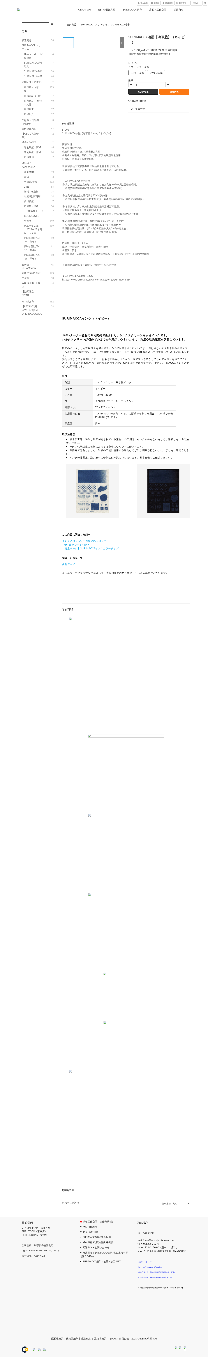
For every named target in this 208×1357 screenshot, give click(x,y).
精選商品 (27, 40)
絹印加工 (29, 109)
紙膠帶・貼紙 (31, 206)
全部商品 (71, 24)
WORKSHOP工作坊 (31, 284)
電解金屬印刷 (29, 128)
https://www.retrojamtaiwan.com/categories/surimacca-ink (96, 279)
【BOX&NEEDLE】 (33, 211)
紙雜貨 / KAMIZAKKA (28, 165)
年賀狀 (27, 220)
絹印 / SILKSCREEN (32, 82)
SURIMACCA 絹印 (133, 9)
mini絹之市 (28, 301)
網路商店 (179, 9)
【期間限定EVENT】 (28, 293)
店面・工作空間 (158, 9)
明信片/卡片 (30, 181)
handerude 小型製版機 (33, 55)
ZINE (26, 186)
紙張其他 (29, 157)
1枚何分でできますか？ (76, 544)
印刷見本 (29, 172)
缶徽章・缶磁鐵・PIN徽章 (31, 122)
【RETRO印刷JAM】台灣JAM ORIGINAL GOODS (32, 310)
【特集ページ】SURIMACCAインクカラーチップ (90, 548)
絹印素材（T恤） (33, 96)
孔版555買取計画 (31, 273)
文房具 (25, 278)
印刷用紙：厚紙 (32, 152)
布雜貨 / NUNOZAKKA (29, 266)
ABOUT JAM (85, 9)
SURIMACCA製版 (33, 71)
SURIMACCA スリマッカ (31, 47)
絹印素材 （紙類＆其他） (33, 102)
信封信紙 (29, 201)
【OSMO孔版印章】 (30, 135)
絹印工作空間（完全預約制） (98, 1221)
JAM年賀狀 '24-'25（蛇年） (32, 248)
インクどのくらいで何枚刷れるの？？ (84, 540)
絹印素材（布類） (31, 89)
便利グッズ (68, 564)
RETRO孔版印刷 (107, 9)
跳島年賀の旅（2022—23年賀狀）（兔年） (33, 229)
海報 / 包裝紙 (31, 191)
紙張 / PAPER (29, 142)
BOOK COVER (31, 216)
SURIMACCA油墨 (33, 76)
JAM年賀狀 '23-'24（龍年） (32, 239)
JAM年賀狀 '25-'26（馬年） (32, 256)
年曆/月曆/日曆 (32, 196)
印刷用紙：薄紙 (32, 147)
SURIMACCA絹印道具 (33, 64)
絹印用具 (29, 114)
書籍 (26, 177)
